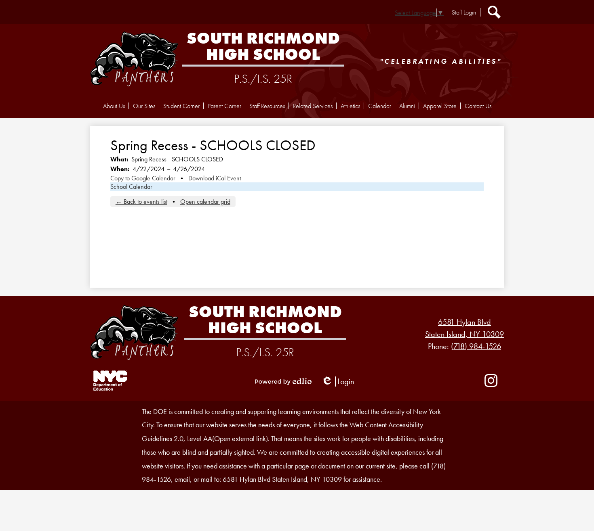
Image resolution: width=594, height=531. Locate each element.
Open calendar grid (205, 201)
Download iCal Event (214, 178)
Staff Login (464, 12)
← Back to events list (141, 201)
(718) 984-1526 (476, 346)
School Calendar (131, 186)
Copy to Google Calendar (142, 178)
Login (337, 381)
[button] (114, 106)
